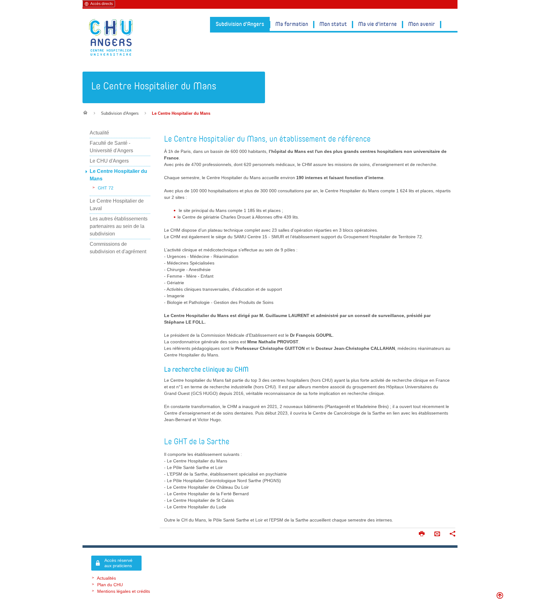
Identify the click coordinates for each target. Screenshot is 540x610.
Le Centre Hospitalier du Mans (153, 85)
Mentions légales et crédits (123, 591)
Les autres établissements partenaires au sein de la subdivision (119, 226)
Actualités (106, 578)
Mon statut (333, 24)
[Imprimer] (421, 534)
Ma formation (291, 24)
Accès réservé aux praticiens (118, 563)
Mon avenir (421, 24)
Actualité (99, 132)
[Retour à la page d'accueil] (110, 37)
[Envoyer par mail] (437, 534)
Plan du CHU (110, 584)
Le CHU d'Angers (109, 161)
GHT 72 (105, 187)
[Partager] (452, 534)
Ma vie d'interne (377, 24)
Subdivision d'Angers (240, 24)
